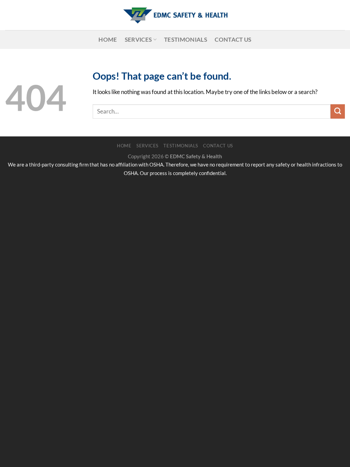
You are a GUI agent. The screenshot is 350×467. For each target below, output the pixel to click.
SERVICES (138, 39)
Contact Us (233, 39)
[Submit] (338, 111)
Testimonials (185, 39)
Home (107, 39)
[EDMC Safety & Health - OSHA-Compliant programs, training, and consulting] (175, 15)
